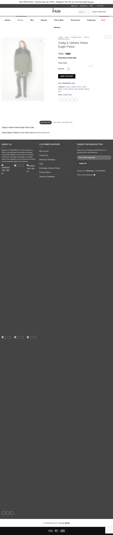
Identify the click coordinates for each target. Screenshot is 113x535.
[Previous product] (109, 37)
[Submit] (88, 12)
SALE (103, 20)
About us (74, 6)
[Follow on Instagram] (108, 6)
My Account (43, 151)
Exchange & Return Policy (49, 168)
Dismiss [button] (90, 2)
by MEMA (66, 523)
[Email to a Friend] (68, 99)
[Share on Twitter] (64, 99)
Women (20, 20)
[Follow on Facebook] (106, 6)
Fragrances (91, 20)
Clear (90, 66)
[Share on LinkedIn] (76, 99)
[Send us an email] (110, 6)
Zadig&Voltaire (67, 95)
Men (32, 20)
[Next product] (105, 37)
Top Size (61, 69)
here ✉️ (92, 175)
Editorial (57, 27)
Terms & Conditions (47, 177)
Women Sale (76, 37)
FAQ (91, 6)
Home (60, 37)
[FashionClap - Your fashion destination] (56, 12)
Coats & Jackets (71, 87)
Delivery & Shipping (47, 159)
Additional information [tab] (63, 122)
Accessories (75, 20)
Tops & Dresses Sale (71, 89)
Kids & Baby (59, 20)
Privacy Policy (44, 172)
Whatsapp (90, 171)
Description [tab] (46, 122)
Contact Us (83, 6)
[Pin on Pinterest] (72, 99)
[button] (99, 5)
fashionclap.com (43, 133)
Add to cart (66, 76)
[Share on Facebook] (60, 99)
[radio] (68, 69)
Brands (7, 20)
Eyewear (44, 20)
